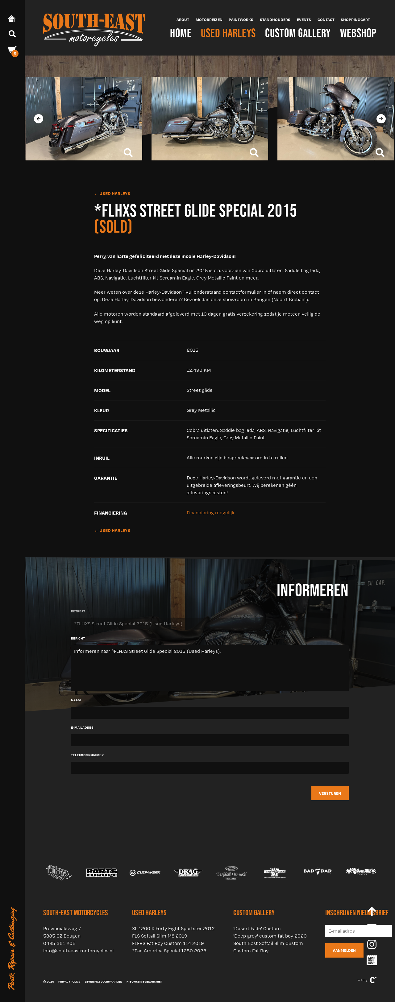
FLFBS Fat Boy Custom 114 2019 (168, 943)
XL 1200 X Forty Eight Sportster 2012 (173, 928)
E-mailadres (82, 727)
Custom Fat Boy (250, 951)
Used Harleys (228, 32)
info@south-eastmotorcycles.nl (78, 951)
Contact (326, 19)
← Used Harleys (112, 193)
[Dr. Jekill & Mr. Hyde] (189, 872)
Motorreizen (209, 19)
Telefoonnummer (87, 755)
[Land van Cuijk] (371, 960)
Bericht (78, 638)
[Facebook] (371, 929)
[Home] (94, 28)
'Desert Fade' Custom (257, 928)
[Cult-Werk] (102, 872)
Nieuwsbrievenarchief (144, 981)
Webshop (358, 32)
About (183, 19)
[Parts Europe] (59, 872)
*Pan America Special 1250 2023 (169, 951)
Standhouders (275, 19)
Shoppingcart (355, 19)
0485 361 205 (59, 943)
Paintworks (241, 19)
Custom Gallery (298, 32)
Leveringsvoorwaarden (103, 981)
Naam (76, 700)
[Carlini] (318, 872)
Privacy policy (69, 981)
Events (304, 19)
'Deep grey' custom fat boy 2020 (270, 936)
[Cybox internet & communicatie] (373, 980)
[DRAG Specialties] (146, 872)
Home (181, 32)
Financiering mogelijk (210, 512)
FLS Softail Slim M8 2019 (159, 936)
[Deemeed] (362, 872)
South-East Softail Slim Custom (268, 943)
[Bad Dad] (275, 872)
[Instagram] (371, 944)
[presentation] (38, 118)
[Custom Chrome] (232, 872)
